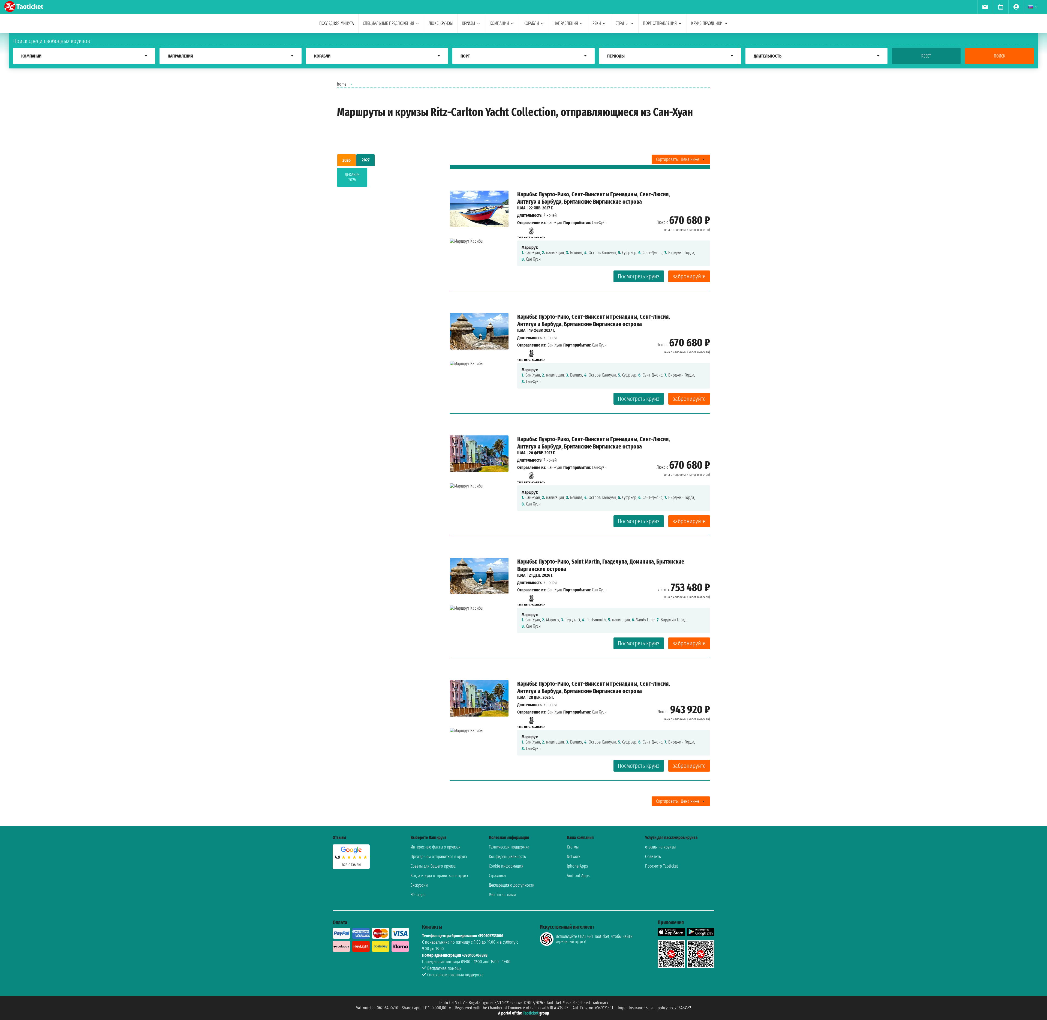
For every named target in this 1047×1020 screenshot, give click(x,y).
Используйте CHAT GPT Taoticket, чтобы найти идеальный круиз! (594, 939)
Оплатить (653, 856)
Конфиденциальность (507, 856)
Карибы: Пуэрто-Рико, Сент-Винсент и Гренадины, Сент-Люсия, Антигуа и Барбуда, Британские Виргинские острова (593, 198)
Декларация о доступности (511, 885)
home (341, 84)
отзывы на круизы (660, 847)
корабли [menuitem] (531, 23)
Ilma (521, 207)
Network (573, 856)
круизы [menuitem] (468, 23)
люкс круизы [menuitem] (441, 23)
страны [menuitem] (621, 23)
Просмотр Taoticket (661, 866)
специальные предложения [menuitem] (388, 23)
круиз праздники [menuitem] (707, 23)
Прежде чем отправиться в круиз (439, 856)
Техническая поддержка (509, 847)
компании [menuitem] (499, 23)
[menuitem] (985, 7)
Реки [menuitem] (596, 23)
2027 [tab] (365, 160)
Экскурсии (419, 885)
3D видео (418, 894)
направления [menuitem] (565, 23)
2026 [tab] (346, 160)
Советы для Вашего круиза (433, 866)
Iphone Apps (577, 866)
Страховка (497, 875)
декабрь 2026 (352, 177)
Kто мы (573, 847)
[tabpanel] (384, 178)
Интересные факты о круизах (435, 847)
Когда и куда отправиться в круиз (439, 875)
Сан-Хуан (554, 222)
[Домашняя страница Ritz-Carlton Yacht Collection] (531, 231)
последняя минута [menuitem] (336, 23)
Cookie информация (506, 866)
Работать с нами (502, 894)
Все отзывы (351, 864)
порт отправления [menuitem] (660, 23)
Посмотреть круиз (639, 276)
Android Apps (578, 875)
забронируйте (689, 276)
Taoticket (530, 1013)
